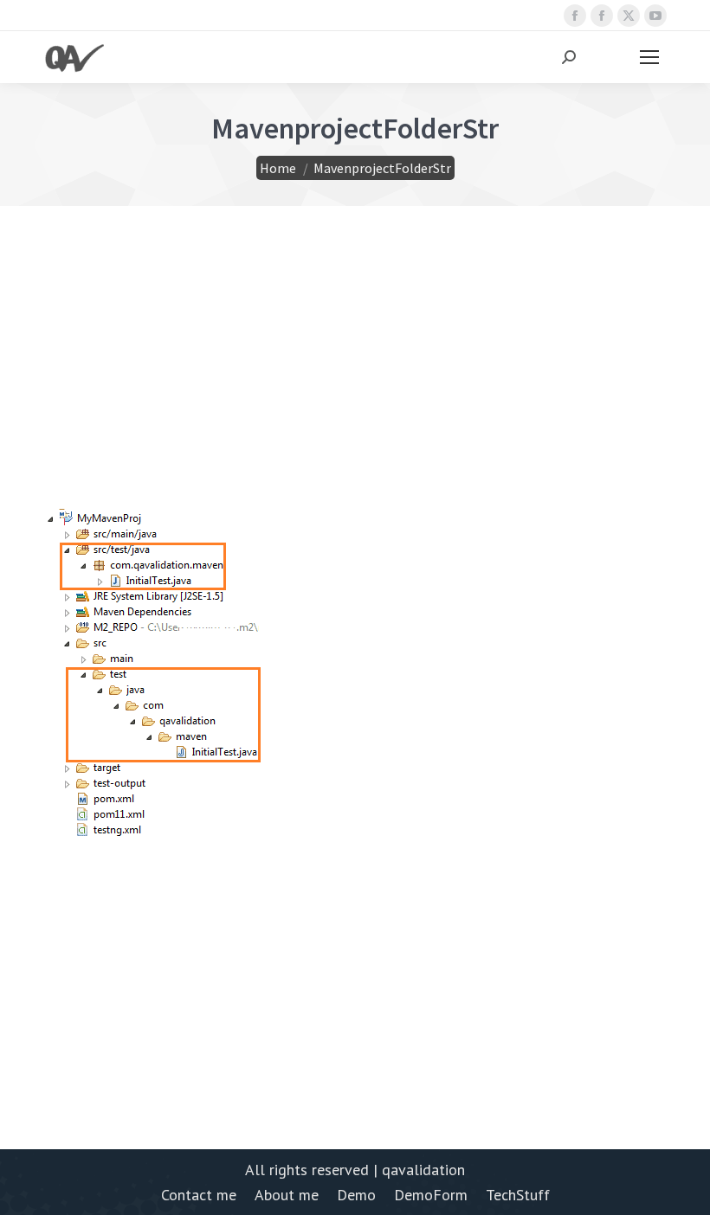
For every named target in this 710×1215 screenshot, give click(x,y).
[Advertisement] (355, 388)
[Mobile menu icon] (649, 57)
